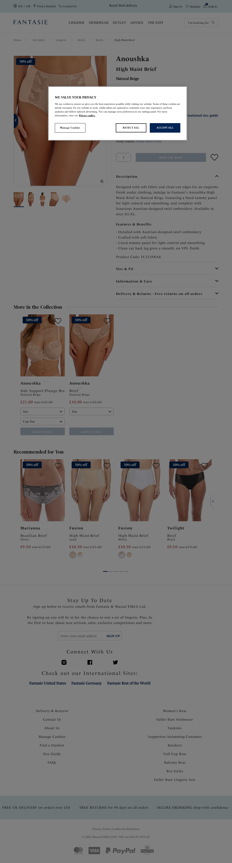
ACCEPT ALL (165, 127)
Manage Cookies (70, 127)
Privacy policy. (87, 115)
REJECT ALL (131, 127)
